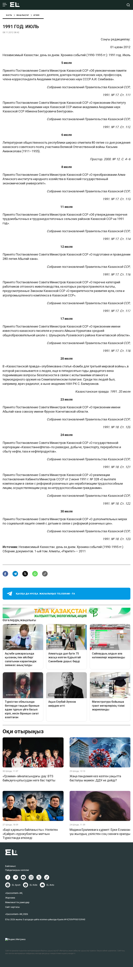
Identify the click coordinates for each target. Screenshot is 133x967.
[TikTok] (46, 877)
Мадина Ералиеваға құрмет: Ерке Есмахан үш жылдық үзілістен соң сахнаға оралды (100, 831)
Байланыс (10, 866)
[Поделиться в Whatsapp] (35, 573)
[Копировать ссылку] (45, 573)
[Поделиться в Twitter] (25, 573)
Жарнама (10, 897)
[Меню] (5, 5)
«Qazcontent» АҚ (14, 893)
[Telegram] (15, 877)
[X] (38, 877)
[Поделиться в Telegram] (15, 573)
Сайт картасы (12, 907)
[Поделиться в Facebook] (5, 573)
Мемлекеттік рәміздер (17, 902)
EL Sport (16, 885)
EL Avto (50, 885)
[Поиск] (128, 5)
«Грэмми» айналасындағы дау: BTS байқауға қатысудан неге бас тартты (29, 778)
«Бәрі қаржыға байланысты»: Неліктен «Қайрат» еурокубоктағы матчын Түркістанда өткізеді (30, 834)
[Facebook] (7, 877)
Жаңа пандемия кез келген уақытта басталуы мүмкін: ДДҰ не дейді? (95, 778)
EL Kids (33, 885)
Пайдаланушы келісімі (17, 870)
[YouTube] (23, 877)
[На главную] (15, 5)
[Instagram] (31, 877)
